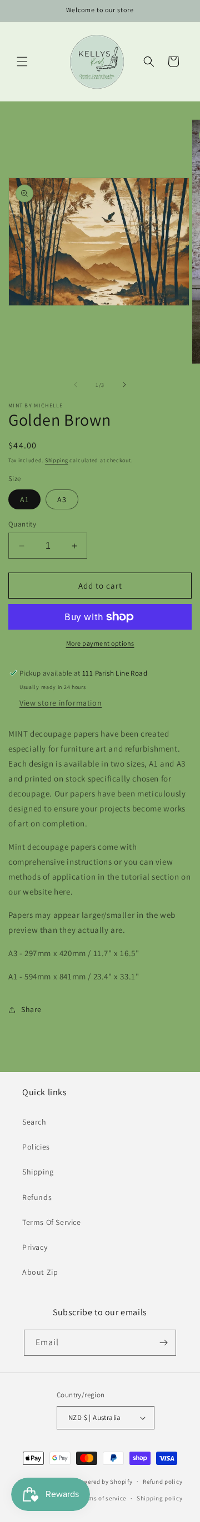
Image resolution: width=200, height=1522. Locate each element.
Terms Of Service (51, 1222)
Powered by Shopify (104, 1481)
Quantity (22, 524)
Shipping (56, 460)
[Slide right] (124, 384)
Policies (36, 1147)
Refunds (37, 1197)
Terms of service (102, 1498)
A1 (24, 499)
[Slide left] (75, 384)
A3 (62, 499)
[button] (22, 61)
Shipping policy (160, 1498)
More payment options (100, 643)
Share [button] (31, 1009)
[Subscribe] (163, 1343)
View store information (60, 703)
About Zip (40, 1272)
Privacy (34, 1247)
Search (34, 1122)
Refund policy (162, 1481)
